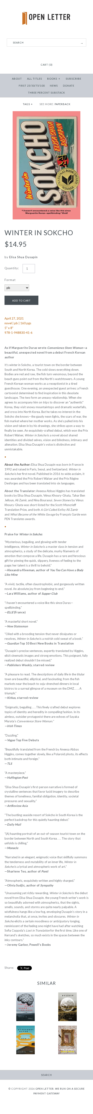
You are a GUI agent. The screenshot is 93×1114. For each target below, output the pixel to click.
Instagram (46, 53)
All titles (34, 78)
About (17, 78)
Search (46, 1074)
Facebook (40, 53)
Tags (28, 104)
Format (10, 280)
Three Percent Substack (46, 92)
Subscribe (73, 78)
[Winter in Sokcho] (46, 113)
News (54, 85)
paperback (62, 104)
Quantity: (12, 268)
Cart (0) (47, 64)
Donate (68, 85)
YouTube (52, 53)
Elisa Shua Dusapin (23, 257)
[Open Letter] (47, 7)
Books (53, 78)
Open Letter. (44, 1088)
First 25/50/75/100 (32, 85)
